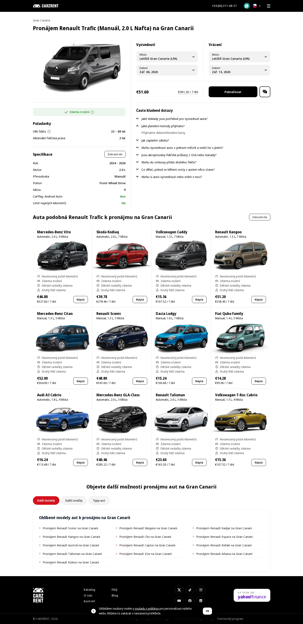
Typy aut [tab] (99, 500)
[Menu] (268, 6)
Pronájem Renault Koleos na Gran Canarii (71, 562)
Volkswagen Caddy (171, 232)
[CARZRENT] (54, 6)
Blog (115, 595)
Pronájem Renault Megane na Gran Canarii (148, 528)
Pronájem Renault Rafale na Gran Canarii (224, 545)
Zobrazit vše (114, 154)
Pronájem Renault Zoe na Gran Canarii (145, 554)
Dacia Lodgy (166, 313)
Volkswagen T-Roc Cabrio (236, 395)
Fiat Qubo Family (229, 313)
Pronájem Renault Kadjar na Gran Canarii (224, 528)
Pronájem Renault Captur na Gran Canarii (147, 545)
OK (207, 611)
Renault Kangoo (228, 232)
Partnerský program (230, 619)
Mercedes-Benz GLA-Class (118, 395)
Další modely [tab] (46, 500)
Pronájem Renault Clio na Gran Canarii (145, 537)
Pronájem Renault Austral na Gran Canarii (71, 545)
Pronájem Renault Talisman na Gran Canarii (72, 554)
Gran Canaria (41, 20)
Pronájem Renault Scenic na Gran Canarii (70, 528)
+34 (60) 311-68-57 (224, 5)
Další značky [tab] (73, 500)
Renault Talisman (170, 395)
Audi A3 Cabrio (49, 395)
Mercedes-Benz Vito (54, 232)
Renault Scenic (108, 313)
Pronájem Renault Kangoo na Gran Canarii (71, 537)
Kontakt (89, 601)
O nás (88, 595)
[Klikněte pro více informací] (92, 112)
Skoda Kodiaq (107, 232)
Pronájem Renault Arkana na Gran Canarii (224, 554)
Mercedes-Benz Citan (55, 313)
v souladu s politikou (146, 608)
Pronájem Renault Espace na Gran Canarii (224, 537)
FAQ (114, 589)
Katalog (89, 589)
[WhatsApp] (247, 6)
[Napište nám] (264, 91)
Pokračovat (232, 92)
